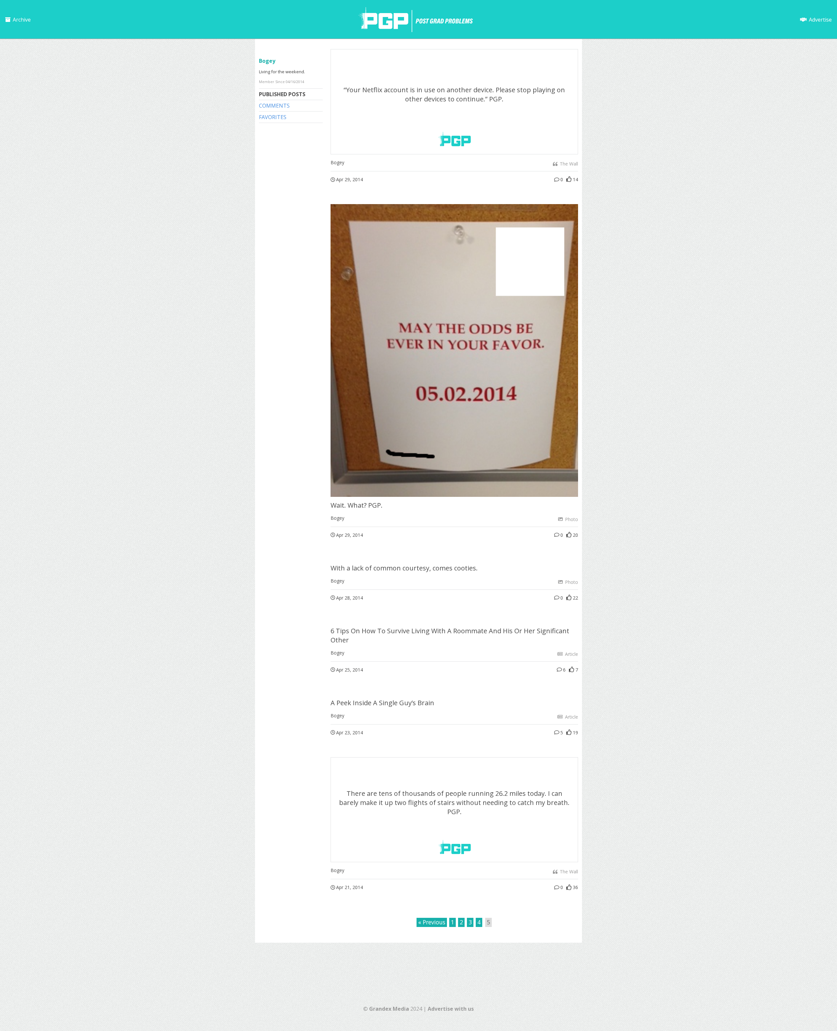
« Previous (431, 922)
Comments (274, 105)
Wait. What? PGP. (357, 505)
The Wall (568, 164)
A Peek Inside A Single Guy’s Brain (382, 702)
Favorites (272, 117)
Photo (571, 519)
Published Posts (282, 94)
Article (571, 654)
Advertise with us (451, 1008)
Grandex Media (389, 1008)
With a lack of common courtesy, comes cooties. (404, 568)
